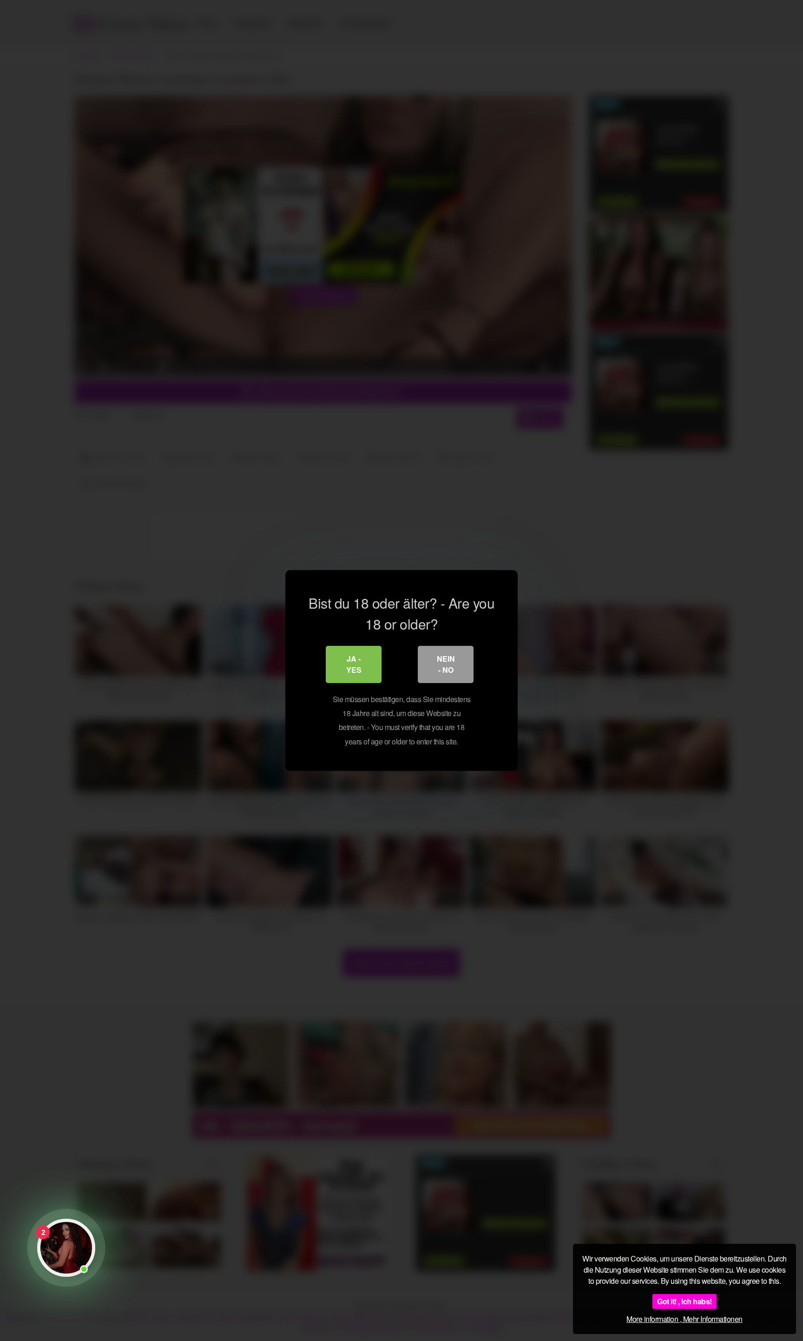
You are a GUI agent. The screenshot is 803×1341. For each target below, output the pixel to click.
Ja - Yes (354, 664)
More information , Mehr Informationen (684, 1319)
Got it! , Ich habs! (684, 1301)
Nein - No (446, 664)
